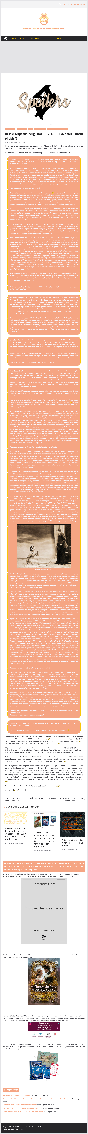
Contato (58, 39)
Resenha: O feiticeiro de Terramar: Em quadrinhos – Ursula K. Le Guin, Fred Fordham (37, 1099)
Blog (47, 39)
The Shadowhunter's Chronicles (57, 129)
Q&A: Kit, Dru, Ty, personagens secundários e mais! (23, 1108)
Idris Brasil (25, 1127)
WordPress (19, 1129)
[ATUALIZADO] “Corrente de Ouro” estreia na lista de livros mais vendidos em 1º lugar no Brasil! (44, 839)
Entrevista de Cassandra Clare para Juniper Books (23, 1112)
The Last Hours (40, 129)
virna (24, 143)
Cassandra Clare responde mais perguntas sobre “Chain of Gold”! (24, 799)
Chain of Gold (10, 129)
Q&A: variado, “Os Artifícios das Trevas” (72, 843)
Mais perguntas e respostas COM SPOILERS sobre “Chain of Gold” (66, 799)
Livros (31, 129)
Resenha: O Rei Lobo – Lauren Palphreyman (20, 1105)
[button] (25, 38)
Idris (22, 39)
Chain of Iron (21, 129)
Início (14, 39)
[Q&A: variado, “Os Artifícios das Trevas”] (72, 813)
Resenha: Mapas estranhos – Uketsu (17, 1095)
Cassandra (34, 39)
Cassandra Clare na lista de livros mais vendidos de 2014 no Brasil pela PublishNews (15, 834)
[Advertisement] (44, 57)
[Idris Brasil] (5, 38)
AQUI (81, 741)
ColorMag (7, 1129)
